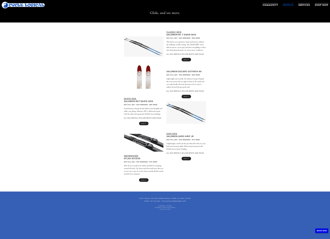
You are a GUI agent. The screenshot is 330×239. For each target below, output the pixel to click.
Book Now (322, 231)
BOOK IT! (143, 123)
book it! (186, 158)
